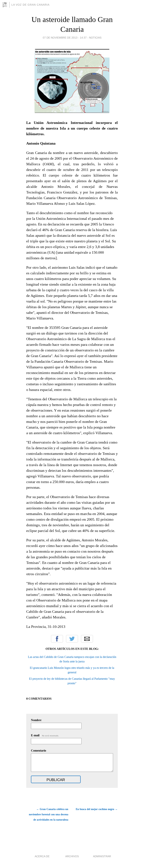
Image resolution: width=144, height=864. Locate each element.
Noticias (95, 37)
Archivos (72, 856)
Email (87, 639)
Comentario (38, 750)
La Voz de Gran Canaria (30, 4)
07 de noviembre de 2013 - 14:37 (65, 37)
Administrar (102, 856)
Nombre (36, 720)
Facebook (57, 639)
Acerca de (42, 856)
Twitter (72, 639)
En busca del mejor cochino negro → (97, 809)
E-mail (45, 735)
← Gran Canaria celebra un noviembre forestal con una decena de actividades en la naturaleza (48, 814)
